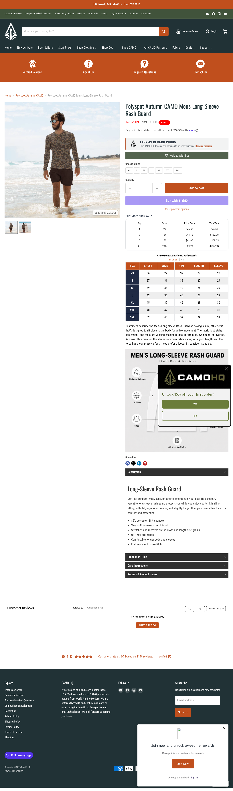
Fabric (104, 13)
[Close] (226, 368)
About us (133, 13)
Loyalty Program (118, 13)
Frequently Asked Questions (38, 13)
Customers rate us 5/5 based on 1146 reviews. (125, 656)
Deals (189, 47)
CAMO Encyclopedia (64, 13)
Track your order (13, 690)
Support (205, 47)
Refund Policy (12, 716)
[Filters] (200, 609)
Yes (195, 403)
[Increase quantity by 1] (157, 188)
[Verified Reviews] (33, 67)
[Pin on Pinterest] (145, 463)
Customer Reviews (13, 13)
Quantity (129, 179)
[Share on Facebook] (127, 463)
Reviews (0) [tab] (77, 607)
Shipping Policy (12, 721)
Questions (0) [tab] (95, 607)
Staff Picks (65, 47)
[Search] (164, 31)
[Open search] (189, 609)
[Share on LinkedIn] (139, 463)
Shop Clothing (86, 47)
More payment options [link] (177, 209)
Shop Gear (108, 47)
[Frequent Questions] (144, 67)
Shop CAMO (129, 47)
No (195, 415)
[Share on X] (133, 463)
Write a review (147, 625)
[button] (212, 31)
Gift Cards (93, 13)
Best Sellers (45, 47)
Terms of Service (14, 732)
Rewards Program (204, 146)
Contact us (146, 13)
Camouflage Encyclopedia (18, 705)
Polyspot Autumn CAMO (29, 95)
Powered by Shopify (14, 771)
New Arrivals (25, 47)
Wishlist (81, 13)
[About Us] (89, 67)
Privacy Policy (12, 727)
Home (8, 47)
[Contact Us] (201, 67)
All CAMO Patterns (155, 47)
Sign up (183, 712)
